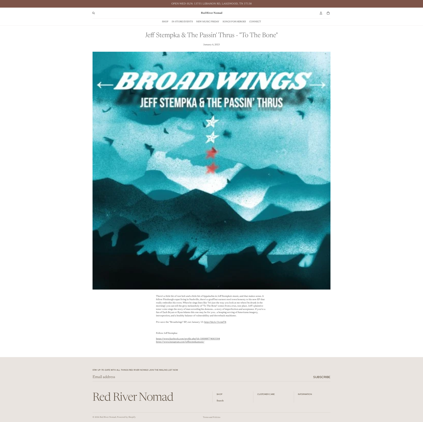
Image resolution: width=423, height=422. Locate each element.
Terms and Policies (211, 417)
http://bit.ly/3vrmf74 (215, 322)
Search (220, 401)
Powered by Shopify (126, 417)
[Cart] (328, 13)
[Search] (93, 13)
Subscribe (321, 377)
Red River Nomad (108, 417)
